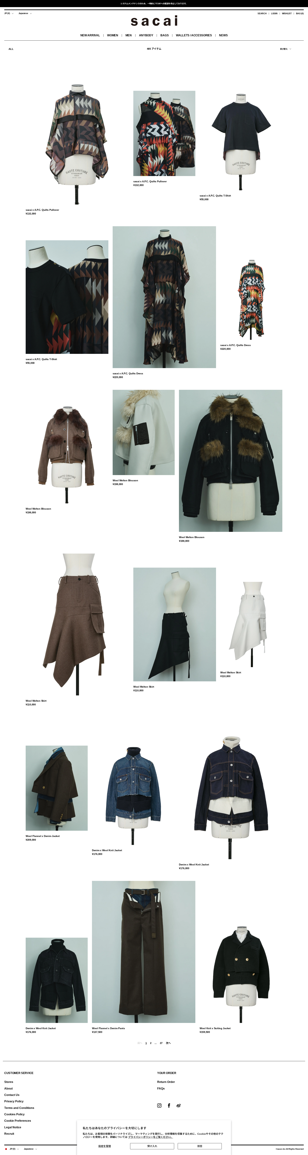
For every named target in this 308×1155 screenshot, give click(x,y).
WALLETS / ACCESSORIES (194, 35)
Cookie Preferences (17, 1120)
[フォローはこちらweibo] (178, 1105)
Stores (8, 1081)
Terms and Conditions (19, 1107)
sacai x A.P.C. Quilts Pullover (42, 209)
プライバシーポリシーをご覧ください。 (150, 1137)
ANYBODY (146, 35)
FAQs (161, 1088)
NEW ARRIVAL (90, 35)
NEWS (223, 35)
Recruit (9, 1133)
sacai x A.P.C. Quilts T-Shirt (215, 195)
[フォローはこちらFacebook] (169, 1105)
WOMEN (112, 35)
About (8, 1088)
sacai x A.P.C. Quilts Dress (128, 373)
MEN (128, 35)
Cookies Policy (14, 1114)
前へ (139, 1043)
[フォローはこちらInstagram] (159, 1105)
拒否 (199, 1146)
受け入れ (152, 1146)
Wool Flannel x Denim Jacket (43, 836)
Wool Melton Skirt (36, 700)
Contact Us (11, 1094)
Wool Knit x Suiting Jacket (215, 1028)
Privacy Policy (14, 1101)
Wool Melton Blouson (38, 508)
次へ (168, 1043)
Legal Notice (12, 1127)
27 (161, 1043)
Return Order (166, 1081)
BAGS (164, 35)
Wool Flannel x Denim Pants (108, 1028)
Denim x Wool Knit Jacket (107, 850)
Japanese (23, 13)
